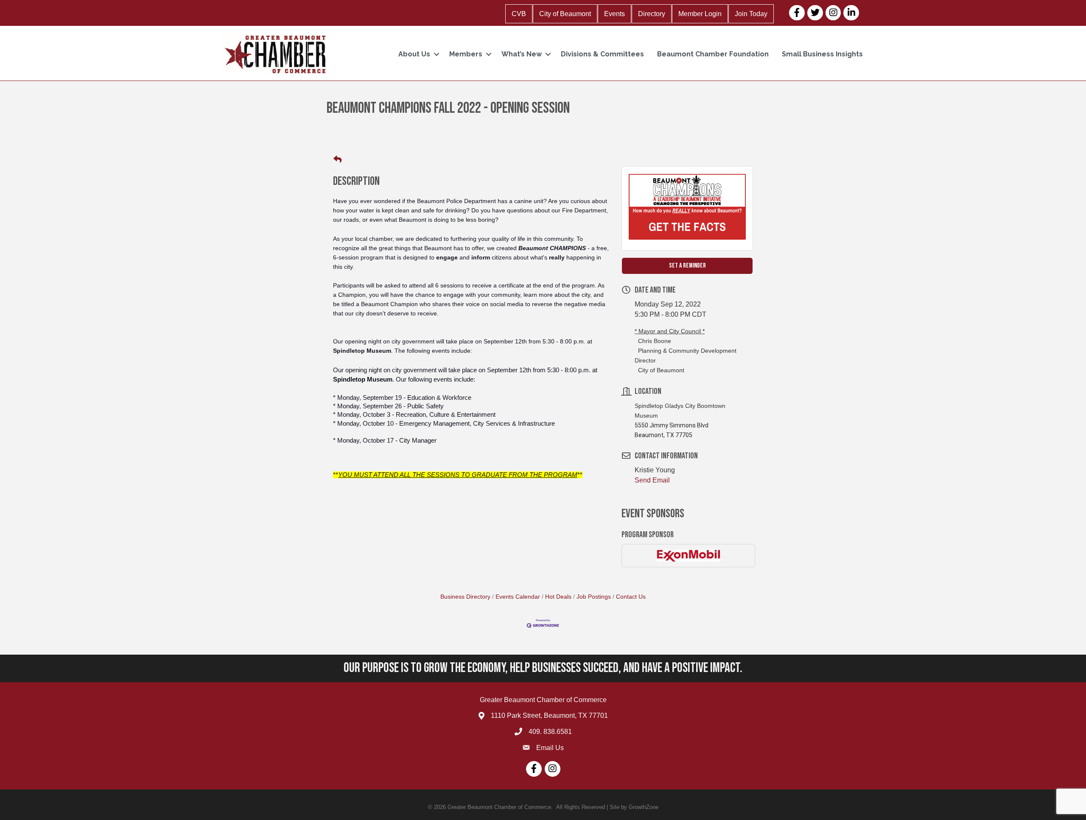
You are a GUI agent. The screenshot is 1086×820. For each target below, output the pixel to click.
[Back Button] (337, 160)
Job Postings (594, 597)
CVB (519, 13)
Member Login (700, 13)
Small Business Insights (822, 54)
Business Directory (465, 597)
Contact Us (631, 597)
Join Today (751, 13)
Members (465, 54)
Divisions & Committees (602, 54)
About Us (414, 54)
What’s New (521, 54)
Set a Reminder (687, 266)
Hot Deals (558, 597)
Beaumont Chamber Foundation (713, 54)
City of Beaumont (565, 13)
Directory (651, 13)
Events (614, 13)
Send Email (652, 480)
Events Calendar (517, 597)
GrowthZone (643, 807)
